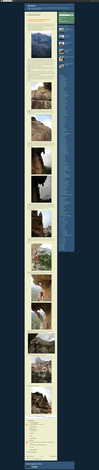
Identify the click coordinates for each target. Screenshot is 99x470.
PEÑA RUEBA (63, 168)
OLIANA (61, 156)
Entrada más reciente (29, 456)
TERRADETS (63, 204)
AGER (61, 77)
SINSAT (61, 199)
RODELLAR (62, 193)
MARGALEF (62, 140)
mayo (63, 229)
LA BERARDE (63, 130)
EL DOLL (62, 106)
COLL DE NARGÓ (63, 95)
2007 (62, 249)
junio (63, 227)
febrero (63, 240)
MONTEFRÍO (62, 148)
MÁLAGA (62, 138)
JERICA (61, 126)
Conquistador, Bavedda (66, 235)
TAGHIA (61, 200)
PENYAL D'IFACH (63, 166)
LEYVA (61, 136)
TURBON (62, 209)
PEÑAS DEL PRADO (64, 169)
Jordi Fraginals (33, 422)
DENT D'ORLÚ (63, 101)
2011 (62, 219)
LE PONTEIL (62, 135)
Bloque (61, 88)
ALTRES (62, 80)
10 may (64, 232)
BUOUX (61, 90)
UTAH (61, 210)
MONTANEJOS (63, 146)
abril (62, 237)
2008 (62, 247)
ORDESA (62, 161)
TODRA (61, 205)
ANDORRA (62, 83)
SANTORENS (63, 197)
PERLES (62, 171)
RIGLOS (62, 189)
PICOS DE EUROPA (64, 176)
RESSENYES (63, 188)
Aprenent (31, 6)
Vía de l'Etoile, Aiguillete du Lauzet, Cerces (69, 29)
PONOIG (62, 179)
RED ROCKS (62, 186)
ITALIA (61, 125)
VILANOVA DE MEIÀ (64, 215)
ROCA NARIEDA (63, 191)
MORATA (62, 154)
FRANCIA (62, 113)
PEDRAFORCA (63, 163)
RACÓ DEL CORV (63, 184)
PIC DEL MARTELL (64, 174)
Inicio (42, 456)
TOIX (61, 207)
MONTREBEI (62, 151)
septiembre (64, 222)
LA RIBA (62, 131)
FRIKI (61, 116)
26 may (64, 230)
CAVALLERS (62, 93)
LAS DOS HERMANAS (64, 133)
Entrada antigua (53, 456)
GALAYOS (62, 118)
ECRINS (62, 103)
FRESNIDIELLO (63, 115)
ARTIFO (61, 87)
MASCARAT (62, 143)
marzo (63, 239)
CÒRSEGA (49, 417)
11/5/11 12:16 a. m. (33, 449)
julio (62, 226)
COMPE (61, 98)
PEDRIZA (62, 164)
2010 (62, 244)
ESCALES (62, 110)
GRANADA (62, 121)
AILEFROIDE (62, 78)
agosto (63, 224)
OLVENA (62, 158)
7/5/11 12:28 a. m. (33, 426)
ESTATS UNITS (63, 111)
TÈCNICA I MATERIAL (64, 202)
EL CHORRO (62, 105)
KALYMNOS (62, 128)
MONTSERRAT (63, 153)
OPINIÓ (61, 159)
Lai (30, 440)
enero (63, 242)
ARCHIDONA (62, 85)
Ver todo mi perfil (63, 21)
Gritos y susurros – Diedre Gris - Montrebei (68, 50)
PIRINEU (62, 178)
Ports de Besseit (63, 181)
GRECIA (62, 123)
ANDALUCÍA (62, 82)
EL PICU (62, 108)
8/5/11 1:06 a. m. (33, 438)
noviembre (64, 221)
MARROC (62, 141)
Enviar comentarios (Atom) (36, 458)
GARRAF (62, 120)
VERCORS (62, 214)
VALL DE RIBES (63, 212)
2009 (62, 246)
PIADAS (53, 417)
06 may (64, 233)
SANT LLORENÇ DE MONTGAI (66, 194)
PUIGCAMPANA (63, 183)
